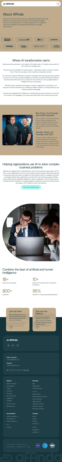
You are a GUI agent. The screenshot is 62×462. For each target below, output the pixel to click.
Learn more (26, 370)
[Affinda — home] (8, 4)
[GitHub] (17, 345)
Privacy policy (11, 446)
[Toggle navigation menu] (58, 4)
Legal (28, 446)
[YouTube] (13, 345)
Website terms (21, 446)
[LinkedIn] (8, 345)
